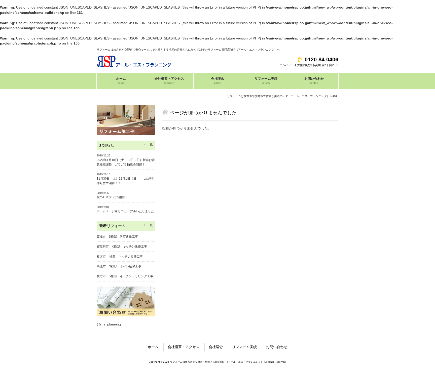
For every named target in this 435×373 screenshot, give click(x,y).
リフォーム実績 (244, 347)
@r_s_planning (109, 324)
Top (419, 357)
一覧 (150, 144)
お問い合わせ (276, 347)
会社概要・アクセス (183, 347)
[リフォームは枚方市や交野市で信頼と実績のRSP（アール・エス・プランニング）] (134, 66)
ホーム (153, 347)
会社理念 (216, 347)
